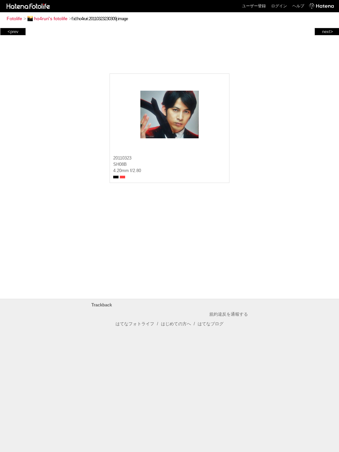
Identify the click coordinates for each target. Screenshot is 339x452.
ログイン (279, 6)
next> (327, 31)
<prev (13, 31)
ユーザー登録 (254, 6)
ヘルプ (298, 6)
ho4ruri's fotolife (51, 18)
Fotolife (14, 18)
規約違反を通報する (228, 314)
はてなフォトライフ (135, 323)
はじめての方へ (176, 323)
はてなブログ (210, 323)
